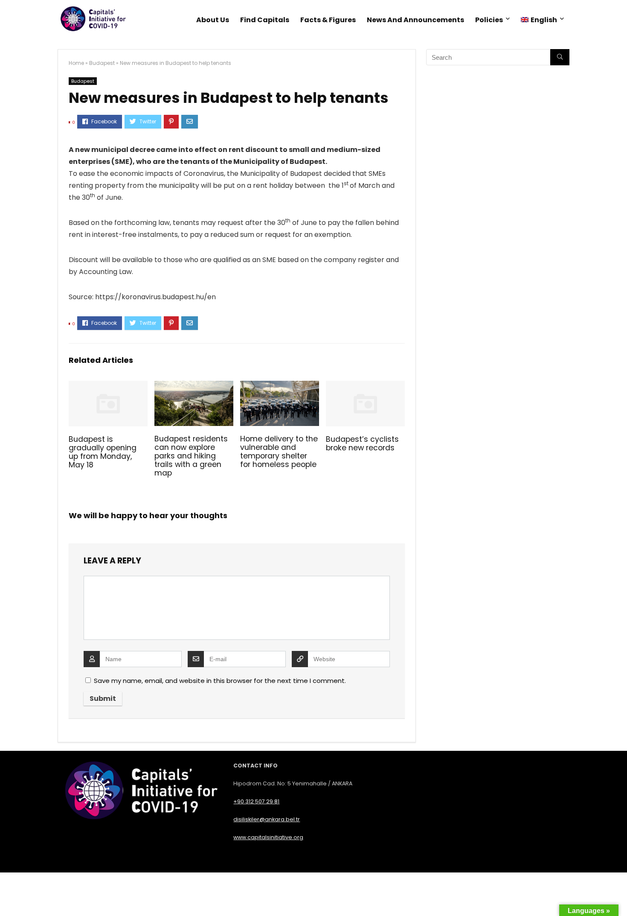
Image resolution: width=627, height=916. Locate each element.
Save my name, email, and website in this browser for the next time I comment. (220, 680)
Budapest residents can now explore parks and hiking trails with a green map (191, 456)
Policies (489, 20)
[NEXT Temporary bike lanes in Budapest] (618, 894)
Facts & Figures (328, 20)
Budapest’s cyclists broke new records (362, 443)
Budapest (102, 63)
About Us (212, 20)
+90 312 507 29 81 (256, 801)
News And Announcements (415, 20)
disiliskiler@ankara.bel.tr (266, 819)
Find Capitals (264, 20)
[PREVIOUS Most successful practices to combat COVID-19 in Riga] (8, 894)
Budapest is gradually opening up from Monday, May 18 (102, 452)
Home (76, 63)
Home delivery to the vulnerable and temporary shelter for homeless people (279, 452)
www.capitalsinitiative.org (268, 837)
